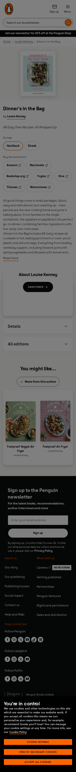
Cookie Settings (38, 741)
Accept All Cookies (38, 761)
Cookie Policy (18, 732)
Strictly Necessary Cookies (38, 751)
